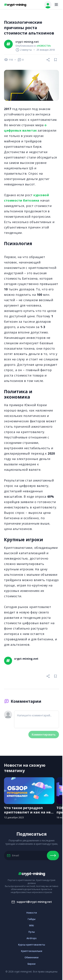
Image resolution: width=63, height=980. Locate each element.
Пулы (31, 931)
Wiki (31, 925)
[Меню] (56, 4)
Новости (31, 912)
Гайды (31, 919)
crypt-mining (15, 5)
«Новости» (43, 45)
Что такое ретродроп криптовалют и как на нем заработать (29, 810)
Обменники (31, 957)
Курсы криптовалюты (31, 944)
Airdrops (31, 938)
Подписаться (53, 855)
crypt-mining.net (27, 42)
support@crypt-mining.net (34, 902)
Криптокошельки (31, 951)
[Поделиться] (48, 59)
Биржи (31, 963)
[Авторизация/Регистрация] (48, 4)
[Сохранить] (55, 59)
